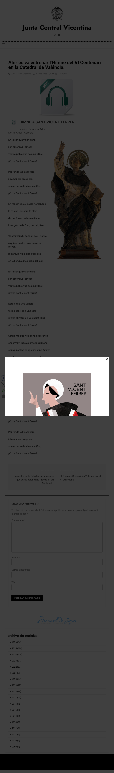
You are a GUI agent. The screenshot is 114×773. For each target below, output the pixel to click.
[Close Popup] (107, 359)
